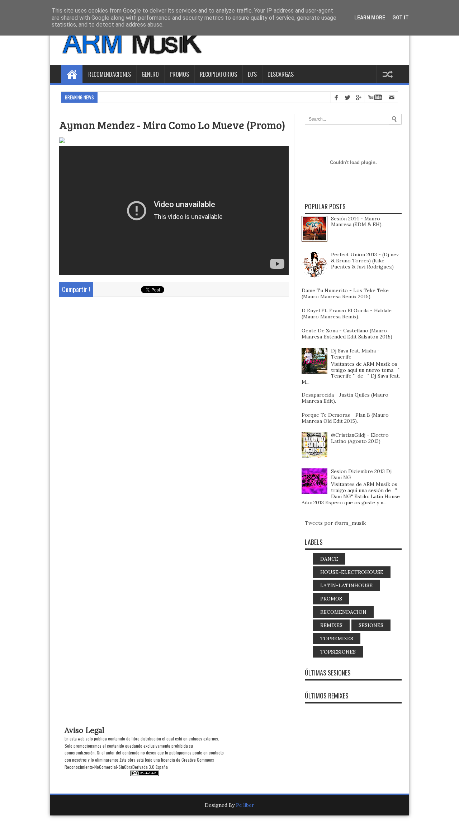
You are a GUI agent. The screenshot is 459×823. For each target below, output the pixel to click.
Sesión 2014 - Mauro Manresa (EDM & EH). (357, 221)
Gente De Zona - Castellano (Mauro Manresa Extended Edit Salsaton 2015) (347, 333)
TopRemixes (336, 638)
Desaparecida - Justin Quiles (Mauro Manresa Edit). (345, 398)
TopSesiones (338, 652)
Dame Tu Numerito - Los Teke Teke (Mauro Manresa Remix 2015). (345, 293)
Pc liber (245, 805)
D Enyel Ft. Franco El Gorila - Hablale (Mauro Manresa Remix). (347, 313)
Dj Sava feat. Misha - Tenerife (355, 353)
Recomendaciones (109, 74)
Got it (400, 17)
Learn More (369, 17)
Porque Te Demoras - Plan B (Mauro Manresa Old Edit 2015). (345, 418)
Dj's (252, 74)
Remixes (331, 625)
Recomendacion (343, 612)
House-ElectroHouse (351, 572)
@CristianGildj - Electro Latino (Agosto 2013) (360, 438)
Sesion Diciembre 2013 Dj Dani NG (361, 474)
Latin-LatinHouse (346, 585)
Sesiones (371, 625)
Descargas (281, 74)
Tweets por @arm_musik (335, 523)
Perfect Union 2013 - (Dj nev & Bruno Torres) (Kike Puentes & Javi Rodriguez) (365, 260)
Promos (179, 74)
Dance (329, 559)
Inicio (71, 74)
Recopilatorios (218, 74)
